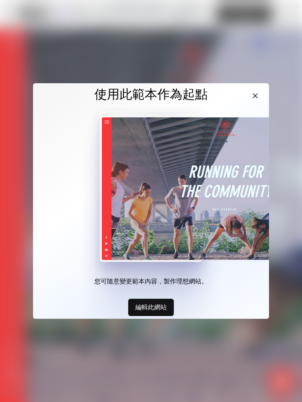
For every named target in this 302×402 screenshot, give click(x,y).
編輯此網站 (151, 307)
